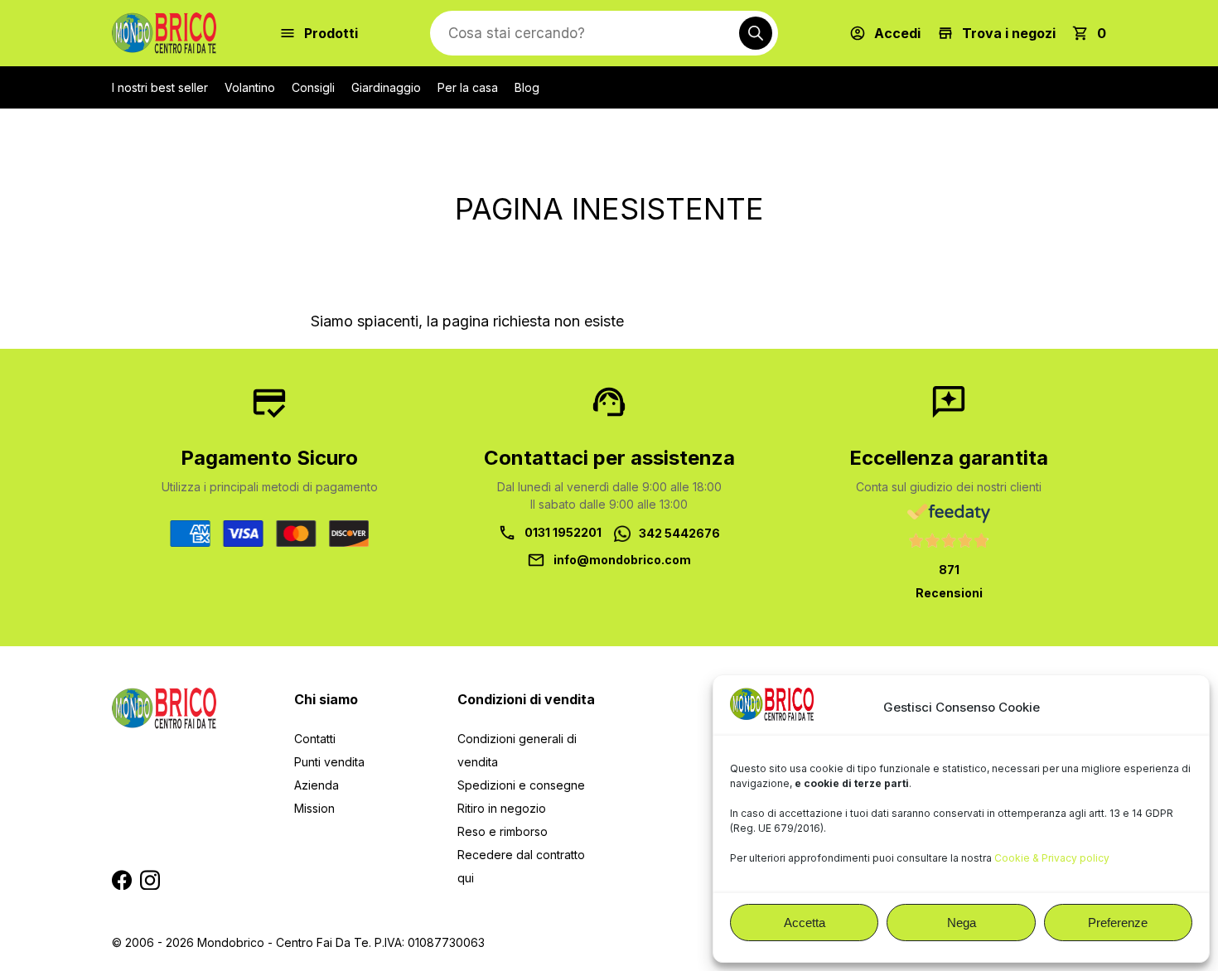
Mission (314, 808)
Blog (527, 87)
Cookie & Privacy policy (1051, 858)
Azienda (316, 785)
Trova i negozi (1009, 33)
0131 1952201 (563, 532)
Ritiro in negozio (501, 808)
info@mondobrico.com (622, 560)
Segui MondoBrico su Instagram (150, 880)
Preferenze (1118, 922)
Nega (961, 922)
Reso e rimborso (502, 831)
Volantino (250, 87)
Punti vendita (329, 762)
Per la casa (467, 87)
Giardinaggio (386, 87)
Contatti (315, 739)
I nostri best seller (160, 87)
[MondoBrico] (164, 33)
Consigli (313, 87)
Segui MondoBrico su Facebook (122, 880)
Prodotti (331, 33)
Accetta (804, 922)
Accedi (897, 33)
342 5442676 (679, 533)
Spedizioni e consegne (521, 785)
